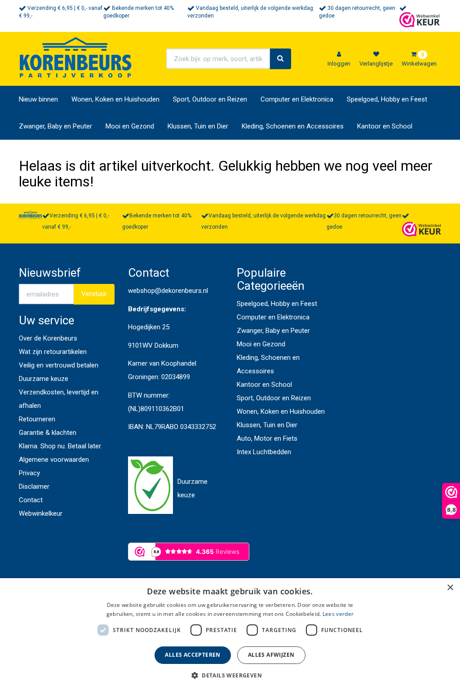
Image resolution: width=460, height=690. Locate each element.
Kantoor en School (384, 126)
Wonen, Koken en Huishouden (115, 99)
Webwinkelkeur (40, 513)
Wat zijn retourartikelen (53, 352)
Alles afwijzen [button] (271, 655)
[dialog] (230, 634)
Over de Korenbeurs (48, 338)
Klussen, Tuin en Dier (198, 126)
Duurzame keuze (43, 379)
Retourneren (37, 419)
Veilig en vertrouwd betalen (58, 365)
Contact (31, 500)
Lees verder (338, 614)
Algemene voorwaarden (54, 460)
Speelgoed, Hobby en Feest (387, 99)
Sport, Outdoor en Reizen (210, 99)
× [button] (450, 587)
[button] (230, 675)
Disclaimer (34, 486)
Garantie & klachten (47, 433)
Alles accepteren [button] (192, 655)
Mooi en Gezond (130, 126)
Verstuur (94, 294)
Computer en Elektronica (297, 99)
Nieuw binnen (38, 99)
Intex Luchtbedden (264, 452)
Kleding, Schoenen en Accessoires (293, 126)
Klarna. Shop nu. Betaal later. (60, 446)
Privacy (29, 473)
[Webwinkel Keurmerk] (419, 19)
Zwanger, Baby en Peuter (55, 126)
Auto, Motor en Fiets (267, 438)
